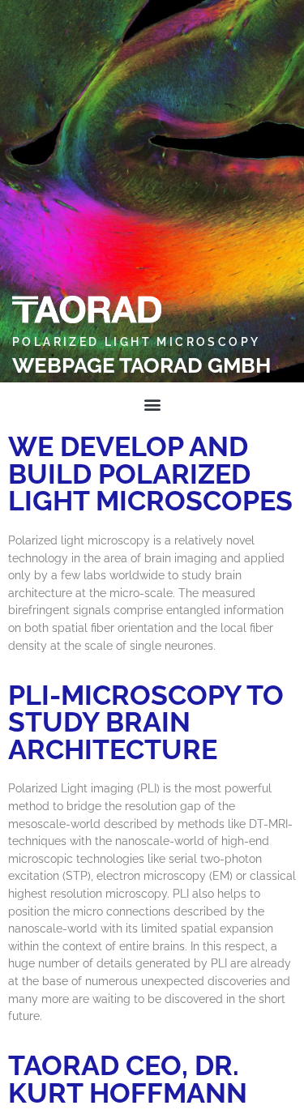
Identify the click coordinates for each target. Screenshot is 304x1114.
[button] (152, 404)
